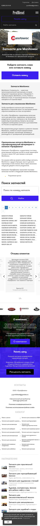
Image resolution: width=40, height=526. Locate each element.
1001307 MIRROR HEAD (8, 237)
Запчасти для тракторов (28, 449)
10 (36, 208)
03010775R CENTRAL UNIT (9, 221)
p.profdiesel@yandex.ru (32, 5)
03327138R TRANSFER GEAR (28, 230)
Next (36, 276)
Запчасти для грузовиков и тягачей (29, 436)
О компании (20, 341)
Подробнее (26, 518)
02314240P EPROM (25, 218)
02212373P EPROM (7, 216)
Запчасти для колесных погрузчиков (28, 445)
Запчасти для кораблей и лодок (22, 509)
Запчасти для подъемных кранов (30, 428)
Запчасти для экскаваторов (9, 424)
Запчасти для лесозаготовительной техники (21, 496)
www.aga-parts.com (20, 401)
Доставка (35, 2)
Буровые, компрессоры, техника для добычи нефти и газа (22, 489)
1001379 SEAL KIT (7, 244)
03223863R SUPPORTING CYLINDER (12, 228)
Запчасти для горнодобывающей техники (23, 474)
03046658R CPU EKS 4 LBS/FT (29, 221)
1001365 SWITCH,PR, (26, 242)
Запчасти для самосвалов (9, 440)
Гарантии (25, 2)
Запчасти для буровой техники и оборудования (30, 440)
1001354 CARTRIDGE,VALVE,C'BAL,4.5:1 (13, 242)
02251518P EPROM (7, 218)
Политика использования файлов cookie (20, 407)
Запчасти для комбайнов (8, 449)
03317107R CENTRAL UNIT (27, 228)
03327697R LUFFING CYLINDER (29, 233)
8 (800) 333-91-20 (6, 5)
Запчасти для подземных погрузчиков (8, 445)
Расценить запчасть (20, 371)
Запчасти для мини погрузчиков (30, 432)
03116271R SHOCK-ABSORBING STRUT (13, 225)
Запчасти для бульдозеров (29, 421)
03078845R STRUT (7, 223)
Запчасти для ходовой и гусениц (10, 421)
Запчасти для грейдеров (8, 428)
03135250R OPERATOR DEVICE (29, 225)
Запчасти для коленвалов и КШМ (31, 417)
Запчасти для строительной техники (20, 465)
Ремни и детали (6, 417)
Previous (4, 276)
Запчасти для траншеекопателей (11, 432)
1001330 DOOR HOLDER (9, 240)
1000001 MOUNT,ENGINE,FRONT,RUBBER (14, 235)
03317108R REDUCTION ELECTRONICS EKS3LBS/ (16, 230)
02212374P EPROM (25, 216)
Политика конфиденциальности (20, 404)
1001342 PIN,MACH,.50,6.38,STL (29, 240)
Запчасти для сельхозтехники (21, 502)
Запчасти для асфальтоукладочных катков (29, 424)
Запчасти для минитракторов (10, 435)
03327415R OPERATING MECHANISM (13, 233)
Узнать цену (20, 18)
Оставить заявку (20, 75)
